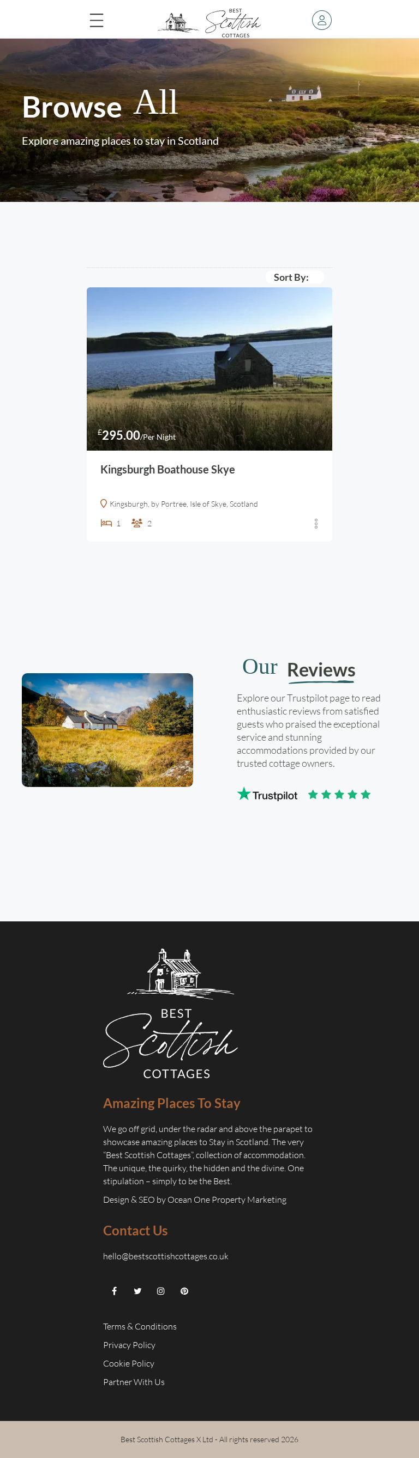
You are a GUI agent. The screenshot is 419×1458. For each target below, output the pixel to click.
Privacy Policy (130, 1344)
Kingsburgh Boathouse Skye (167, 469)
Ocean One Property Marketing (226, 1199)
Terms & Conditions (140, 1326)
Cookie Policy (129, 1363)
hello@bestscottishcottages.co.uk (166, 1256)
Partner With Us (134, 1381)
